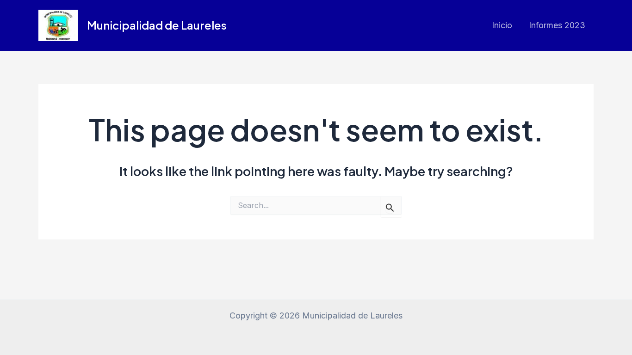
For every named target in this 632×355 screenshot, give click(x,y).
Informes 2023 (557, 25)
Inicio (502, 25)
